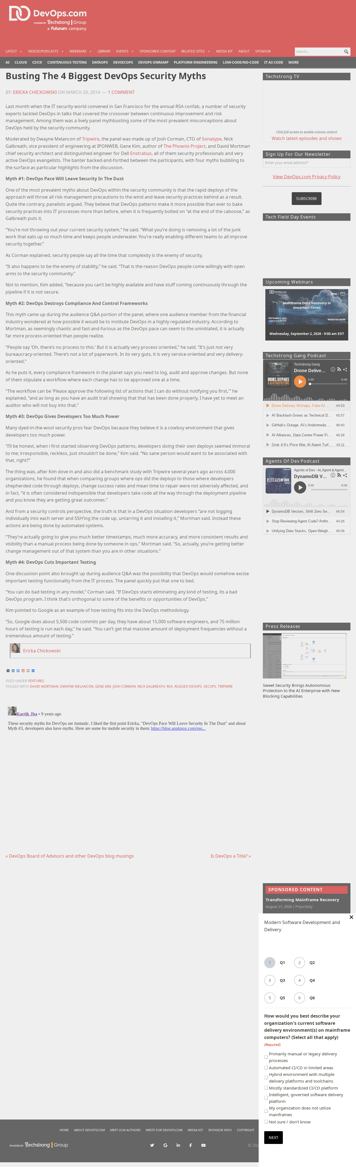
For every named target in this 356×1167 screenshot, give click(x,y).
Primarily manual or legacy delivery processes (303, 1057)
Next (273, 1137)
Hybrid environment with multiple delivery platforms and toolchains (301, 1077)
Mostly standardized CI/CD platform (303, 1088)
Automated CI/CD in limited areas (301, 1067)
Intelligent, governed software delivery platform (306, 1098)
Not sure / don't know (290, 1122)
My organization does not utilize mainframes (300, 1111)
